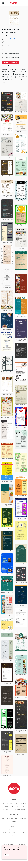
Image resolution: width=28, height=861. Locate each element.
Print (3, 818)
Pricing (5, 829)
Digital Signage (23, 803)
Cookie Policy (11, 851)
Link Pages (13, 809)
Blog (16, 818)
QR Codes (5, 809)
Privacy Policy (21, 832)
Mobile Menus (20, 806)
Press (17, 829)
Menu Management (11, 803)
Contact (5, 832)
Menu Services (21, 809)
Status (14, 836)
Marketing (12, 806)
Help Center (22, 818)
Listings (6, 806)
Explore (14, 821)
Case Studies (9, 818)
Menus (3, 803)
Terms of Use (12, 832)
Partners (22, 829)
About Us (11, 829)
